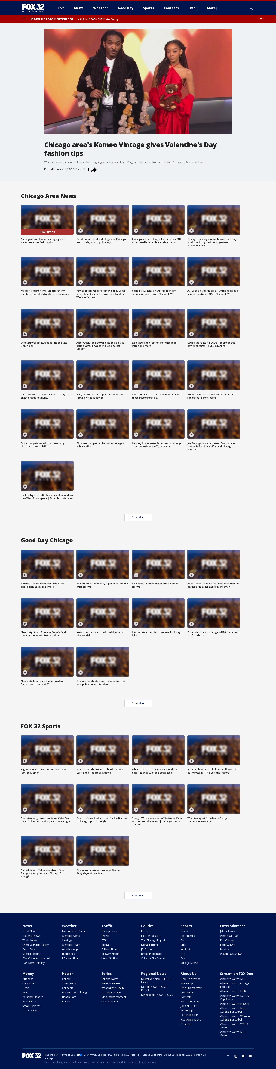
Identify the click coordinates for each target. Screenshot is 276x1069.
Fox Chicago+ (228, 940)
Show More (138, 517)
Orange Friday (109, 1001)
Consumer (28, 983)
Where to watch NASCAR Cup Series (235, 997)
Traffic (106, 926)
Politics (147, 926)
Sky (183, 958)
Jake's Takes (227, 931)
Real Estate (29, 1001)
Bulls (183, 940)
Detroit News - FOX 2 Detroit (154, 988)
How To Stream (190, 979)
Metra (105, 944)
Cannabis (67, 988)
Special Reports (31, 953)
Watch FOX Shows (231, 953)
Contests (186, 997)
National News (31, 935)
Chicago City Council (153, 958)
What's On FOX (229, 935)
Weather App (70, 949)
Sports (186, 926)
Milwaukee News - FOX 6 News (156, 980)
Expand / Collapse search (251, 8)
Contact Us (187, 992)
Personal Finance (32, 997)
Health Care (69, 997)
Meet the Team (190, 1001)
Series (106, 973)
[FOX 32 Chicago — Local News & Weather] (34, 8)
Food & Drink (228, 944)
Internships (187, 1010)
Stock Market (30, 1010)
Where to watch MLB (233, 991)
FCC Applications (191, 1019)
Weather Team (71, 944)
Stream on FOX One (236, 973)
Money (28, 973)
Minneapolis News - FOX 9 (157, 994)
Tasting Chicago (111, 992)
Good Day (28, 949)
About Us (188, 973)
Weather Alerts (71, 935)
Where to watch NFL (232, 979)
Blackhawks (188, 935)
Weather (69, 926)
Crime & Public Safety (35, 944)
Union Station (109, 958)
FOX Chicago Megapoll (36, 958)
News (27, 926)
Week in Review (110, 983)
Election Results (150, 935)
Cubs (184, 944)
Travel (105, 935)
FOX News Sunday (33, 963)
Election (146, 931)
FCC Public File (189, 1015)
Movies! (224, 949)
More (211, 8)
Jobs (25, 992)
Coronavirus (69, 983)
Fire (183, 953)
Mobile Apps (188, 983)
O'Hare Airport (110, 949)
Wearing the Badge (113, 988)
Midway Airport (110, 953)
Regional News (153, 973)
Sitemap (186, 1024)
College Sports (189, 963)
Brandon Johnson (151, 953)
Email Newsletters (192, 988)
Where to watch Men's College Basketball (233, 1009)
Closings (67, 940)
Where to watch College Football (234, 985)
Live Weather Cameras (76, 931)
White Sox (187, 949)
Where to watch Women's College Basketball (236, 1017)
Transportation (110, 931)
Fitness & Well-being (74, 992)
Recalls (66, 1001)
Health (67, 973)
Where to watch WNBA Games (234, 1025)
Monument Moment (113, 997)
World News (29, 940)
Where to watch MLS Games (233, 1033)
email (251, 1056)
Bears (184, 931)
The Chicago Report (153, 940)
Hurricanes (68, 953)
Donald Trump (150, 944)
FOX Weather (70, 958)
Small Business (31, 1006)
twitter (243, 1056)
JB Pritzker (147, 949)
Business (27, 979)
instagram (236, 1056)
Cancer (66, 979)
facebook (228, 1056)
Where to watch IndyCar (234, 1003)
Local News (29, 931)
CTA (103, 940)
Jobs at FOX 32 (190, 1006)
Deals (25, 988)
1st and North (109, 979)
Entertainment (232, 926)
